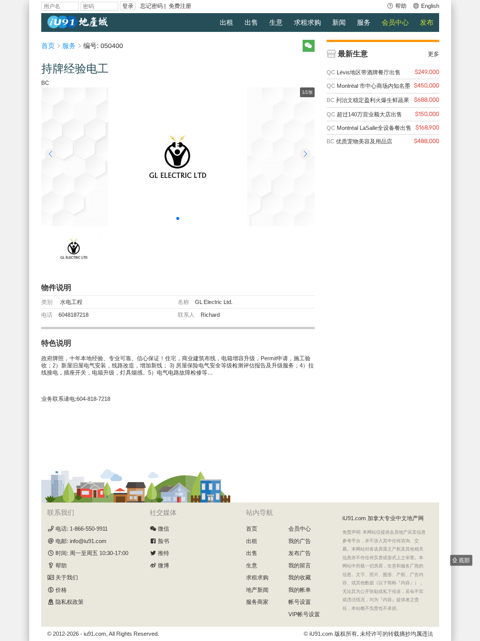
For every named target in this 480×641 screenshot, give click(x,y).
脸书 (163, 541)
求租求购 (307, 22)
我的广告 (299, 541)
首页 (48, 46)
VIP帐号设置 (304, 614)
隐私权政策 (70, 602)
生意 (276, 22)
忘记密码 (151, 6)
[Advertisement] (177, 431)
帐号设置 (299, 602)
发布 (427, 22)
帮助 (400, 6)
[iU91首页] (77, 21)
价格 (61, 590)
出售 (251, 22)
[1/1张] (177, 156)
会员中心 (395, 22)
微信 (163, 528)
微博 (163, 565)
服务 (363, 22)
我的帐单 (299, 590)
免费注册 (180, 6)
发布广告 (299, 553)
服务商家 (257, 602)
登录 (128, 6)
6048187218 (73, 314)
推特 (163, 553)
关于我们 (67, 577)
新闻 (339, 22)
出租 (226, 22)
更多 (433, 53)
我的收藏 (299, 577)
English (429, 6)
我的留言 (299, 565)
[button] (177, 218)
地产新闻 (257, 590)
